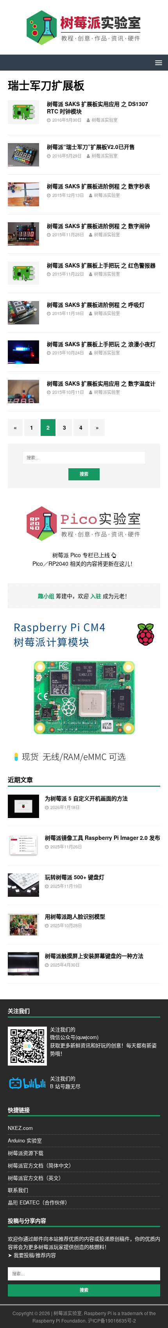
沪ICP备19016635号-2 (112, 1320)
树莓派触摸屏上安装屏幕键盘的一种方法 (94, 956)
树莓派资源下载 (25, 1152)
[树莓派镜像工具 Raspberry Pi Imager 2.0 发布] (23, 853)
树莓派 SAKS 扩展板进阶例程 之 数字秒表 (98, 186)
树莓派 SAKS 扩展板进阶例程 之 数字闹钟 (98, 226)
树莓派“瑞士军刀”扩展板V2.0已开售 (91, 147)
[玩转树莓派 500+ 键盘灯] (23, 892)
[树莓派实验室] (84, 42)
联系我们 (18, 1189)
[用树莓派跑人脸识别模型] (23, 932)
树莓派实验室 (105, 120)
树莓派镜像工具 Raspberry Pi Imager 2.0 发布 (102, 837)
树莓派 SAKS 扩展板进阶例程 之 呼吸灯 (96, 304)
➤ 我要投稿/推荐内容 (32, 1255)
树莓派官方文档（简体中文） (41, 1165)
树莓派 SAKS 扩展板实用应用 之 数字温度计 (101, 383)
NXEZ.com (20, 1127)
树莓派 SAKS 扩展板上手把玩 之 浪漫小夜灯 (101, 344)
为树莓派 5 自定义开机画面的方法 (86, 798)
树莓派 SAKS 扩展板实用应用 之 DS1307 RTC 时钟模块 (97, 107)
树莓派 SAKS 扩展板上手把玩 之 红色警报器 (101, 265)
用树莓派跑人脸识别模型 (75, 916)
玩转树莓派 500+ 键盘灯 (74, 877)
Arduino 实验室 (25, 1140)
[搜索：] (84, 457)
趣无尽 (72, 1086)
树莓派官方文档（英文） (36, 1177)
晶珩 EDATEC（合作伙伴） (39, 1202)
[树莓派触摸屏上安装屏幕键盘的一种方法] (23, 971)
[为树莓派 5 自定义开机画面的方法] (23, 814)
